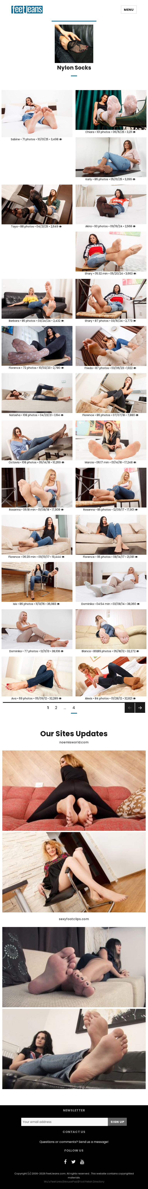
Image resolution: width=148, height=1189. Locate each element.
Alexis (88, 698)
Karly (89, 179)
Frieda (89, 368)
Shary (88, 273)
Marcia (89, 462)
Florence (14, 368)
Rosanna (15, 510)
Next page (140, 712)
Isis (15, 604)
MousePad (70, 1181)
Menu (129, 9)
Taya (14, 226)
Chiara (89, 132)
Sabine (15, 139)
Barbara (14, 321)
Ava (13, 698)
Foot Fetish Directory (91, 1181)
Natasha (14, 415)
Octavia (14, 462)
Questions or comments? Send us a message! (74, 1142)
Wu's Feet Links (53, 1181)
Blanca (86, 651)
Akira (88, 226)
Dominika (87, 604)
